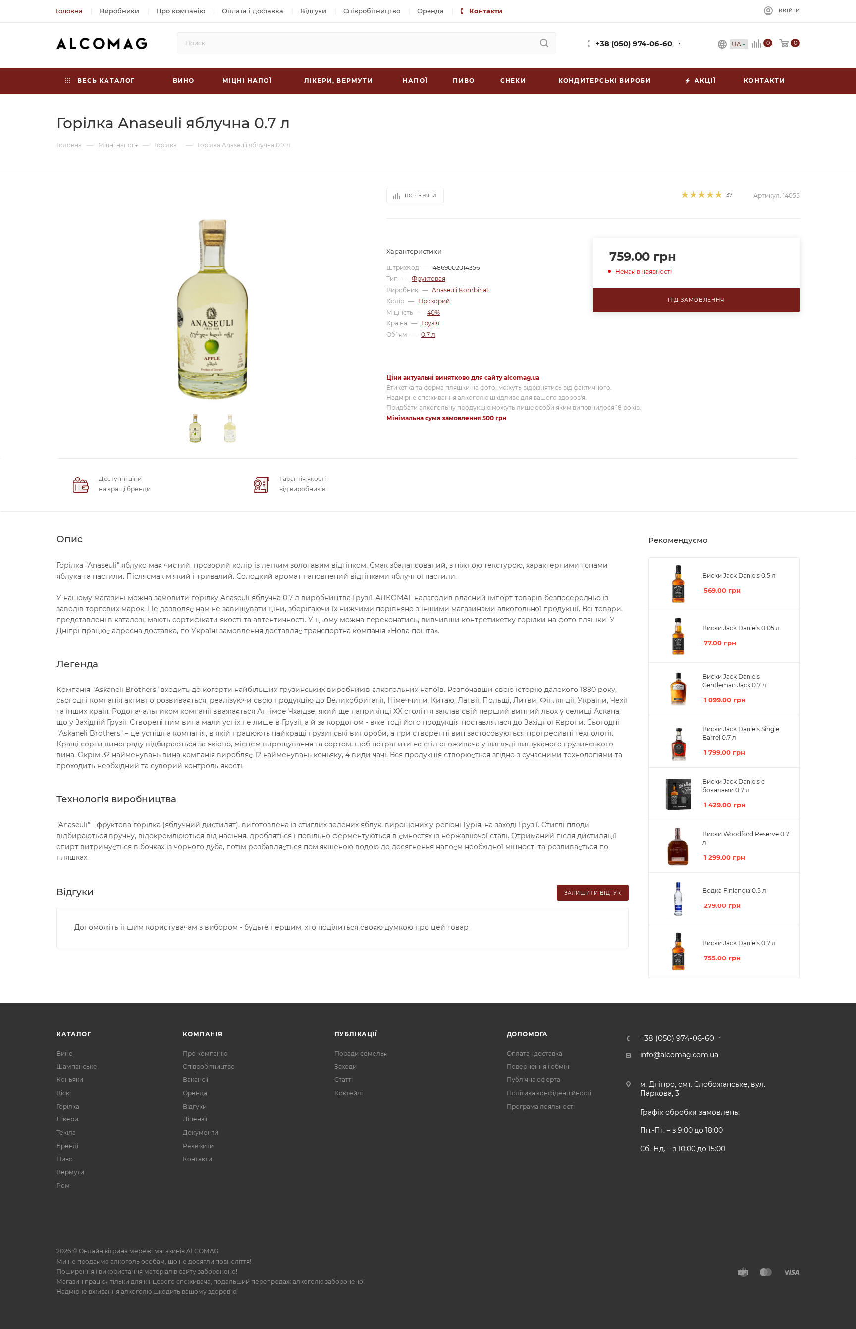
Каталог (73, 1034)
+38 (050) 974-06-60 (633, 43)
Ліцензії (195, 1119)
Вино (64, 1053)
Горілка (67, 1106)
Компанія (202, 1034)
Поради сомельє (360, 1053)
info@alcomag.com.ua (679, 1054)
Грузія (430, 323)
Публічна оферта (533, 1079)
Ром (63, 1185)
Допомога (527, 1034)
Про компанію (205, 1053)
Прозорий (434, 301)
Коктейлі (348, 1093)
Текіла (66, 1132)
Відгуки (195, 1106)
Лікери (67, 1119)
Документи (200, 1132)
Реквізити (198, 1146)
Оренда (195, 1093)
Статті (343, 1079)
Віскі (63, 1093)
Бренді (67, 1146)
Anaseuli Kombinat (460, 290)
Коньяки (69, 1079)
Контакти (197, 1159)
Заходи (345, 1066)
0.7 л (428, 334)
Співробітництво (209, 1066)
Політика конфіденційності (549, 1093)
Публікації (355, 1034)
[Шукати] (544, 42)
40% (433, 312)
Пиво (64, 1159)
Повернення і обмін (538, 1066)
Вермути (70, 1172)
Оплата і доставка (534, 1053)
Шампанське (76, 1066)
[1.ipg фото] (212, 309)
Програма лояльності (541, 1106)
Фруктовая (428, 278)
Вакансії (195, 1079)
